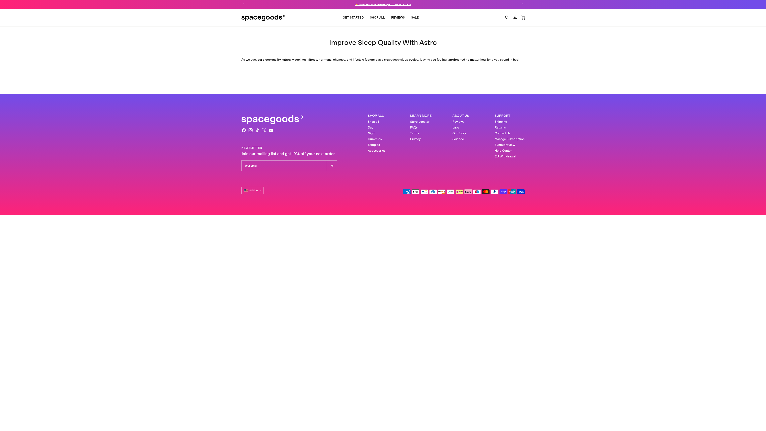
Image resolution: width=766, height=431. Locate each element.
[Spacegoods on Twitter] (264, 130)
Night (371, 133)
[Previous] (243, 4)
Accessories (377, 150)
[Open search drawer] (507, 18)
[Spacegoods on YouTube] (270, 130)
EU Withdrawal (505, 156)
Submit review (505, 145)
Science (458, 139)
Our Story (459, 133)
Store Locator (419, 122)
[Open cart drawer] (523, 18)
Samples (374, 145)
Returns (500, 127)
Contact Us (502, 133)
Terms (414, 133)
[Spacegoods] (263, 17)
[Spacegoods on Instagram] (250, 130)
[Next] (523, 4)
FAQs (414, 127)
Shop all (373, 122)
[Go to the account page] (515, 18)
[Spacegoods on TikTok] (257, 130)
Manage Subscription (510, 139)
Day (370, 127)
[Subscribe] (332, 165)
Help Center (503, 150)
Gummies (375, 139)
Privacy (415, 139)
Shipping (501, 122)
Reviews (458, 122)
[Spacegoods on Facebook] (243, 130)
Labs (455, 127)
